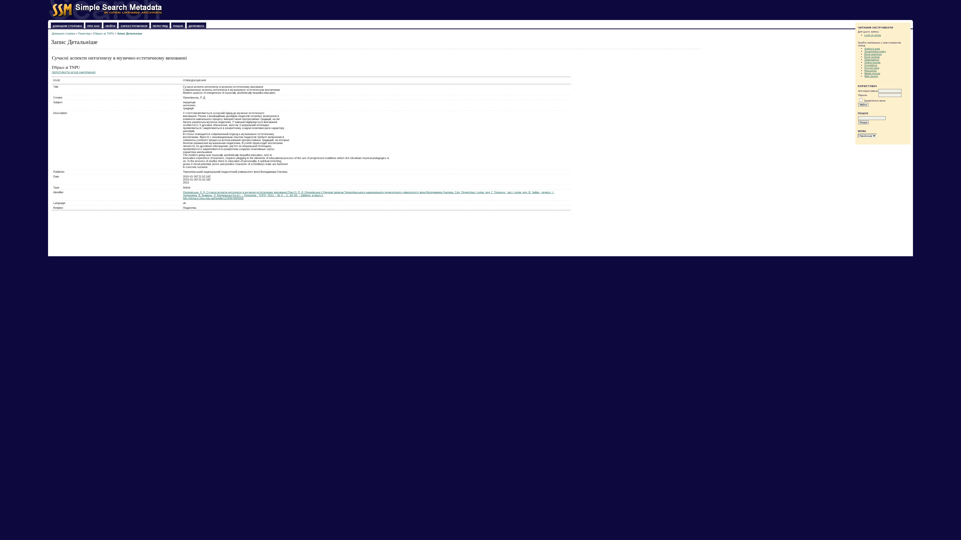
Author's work (872, 48)
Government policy (875, 51)
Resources (870, 70)
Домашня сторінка (67, 26)
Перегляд (160, 26)
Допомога (196, 26)
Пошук (178, 26)
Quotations (870, 65)
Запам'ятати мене (875, 100)
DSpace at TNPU (103, 33)
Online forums (872, 62)
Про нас (93, 26)
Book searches (873, 54)
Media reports (872, 73)
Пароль (862, 95)
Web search (871, 76)
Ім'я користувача (868, 91)
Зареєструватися (134, 26)
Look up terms (872, 35)
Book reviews (872, 57)
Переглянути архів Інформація (73, 72)
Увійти (110, 26)
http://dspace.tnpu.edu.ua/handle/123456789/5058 (213, 198)
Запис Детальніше (129, 33)
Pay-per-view (871, 67)
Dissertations (871, 59)
